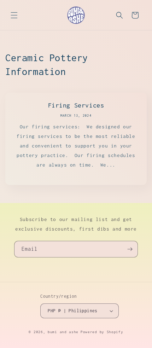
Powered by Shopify (102, 332)
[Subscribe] (130, 249)
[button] (14, 15)
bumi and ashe (63, 332)
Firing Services (76, 105)
